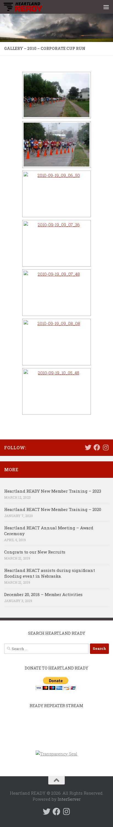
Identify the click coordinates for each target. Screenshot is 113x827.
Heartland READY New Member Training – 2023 (52, 491)
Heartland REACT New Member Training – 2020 (52, 509)
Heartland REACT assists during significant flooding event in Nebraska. (49, 573)
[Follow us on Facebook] (97, 447)
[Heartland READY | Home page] (29, 7)
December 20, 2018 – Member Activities (43, 594)
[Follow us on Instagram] (105, 447)
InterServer (69, 799)
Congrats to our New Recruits (34, 552)
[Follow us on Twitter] (88, 447)
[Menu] (106, 7)
